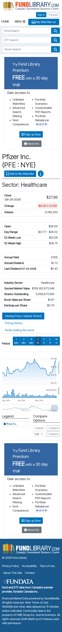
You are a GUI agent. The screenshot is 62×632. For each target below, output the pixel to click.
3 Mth (24, 341)
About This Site (12, 572)
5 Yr (50, 341)
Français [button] (53, 14)
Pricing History (14, 323)
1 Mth (16, 341)
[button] (55, 31)
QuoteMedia (51, 598)
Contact (30, 572)
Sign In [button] (41, 14)
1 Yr (38, 341)
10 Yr (56, 341)
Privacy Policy (10, 566)
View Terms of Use (36, 602)
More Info (33, 143)
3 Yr (44, 341)
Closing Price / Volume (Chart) (23, 316)
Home (5, 21)
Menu (19, 21)
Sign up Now (33, 134)
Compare (53, 428)
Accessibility (29, 566)
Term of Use (47, 566)
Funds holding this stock (19, 330)
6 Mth (31, 341)
